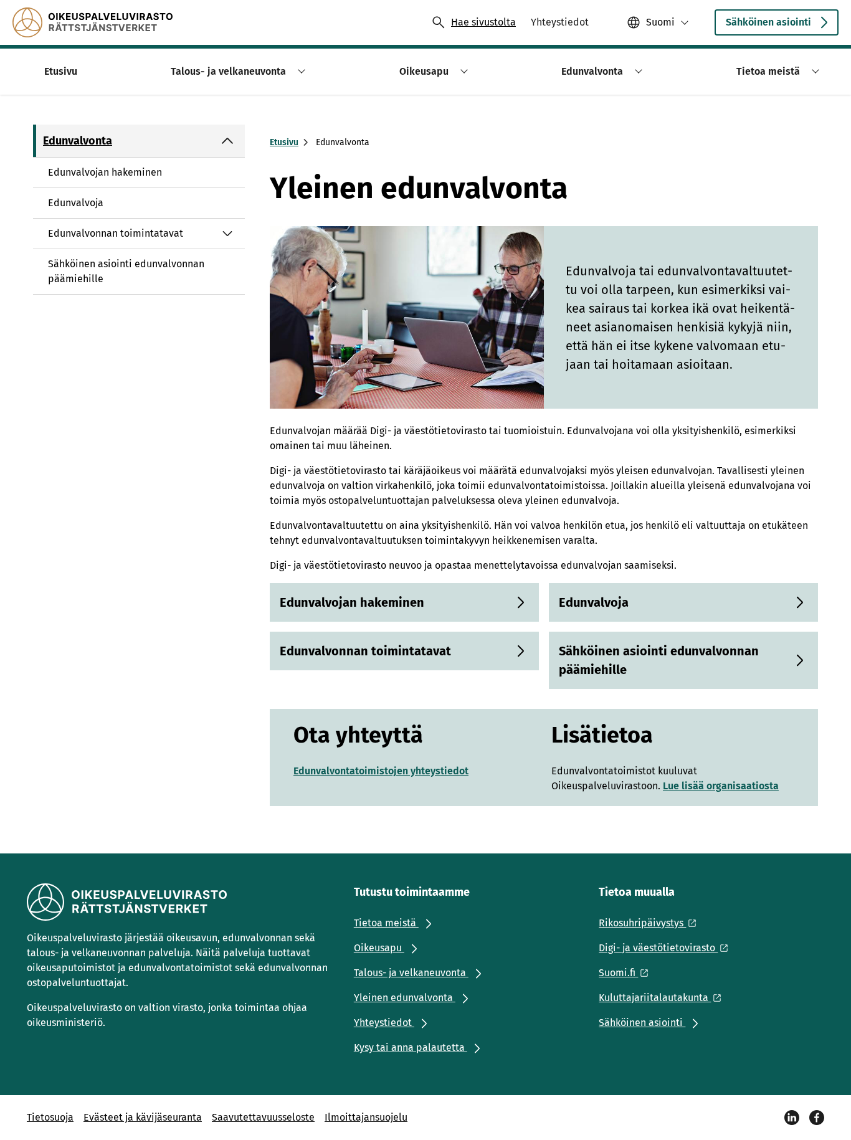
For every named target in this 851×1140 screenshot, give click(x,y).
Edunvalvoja (75, 203)
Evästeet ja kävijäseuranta (142, 1117)
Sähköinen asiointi (768, 22)
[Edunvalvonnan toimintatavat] (227, 233)
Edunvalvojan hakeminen (105, 172)
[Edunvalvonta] (227, 140)
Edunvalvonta (77, 141)
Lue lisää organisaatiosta (721, 786)
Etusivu (284, 142)
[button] (299, 71)
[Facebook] (816, 1117)
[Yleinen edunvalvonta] (92, 22)
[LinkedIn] (791, 1117)
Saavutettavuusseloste (263, 1117)
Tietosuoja (50, 1117)
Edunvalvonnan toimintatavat (115, 233)
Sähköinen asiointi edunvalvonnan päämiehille (126, 271)
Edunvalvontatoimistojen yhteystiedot (380, 771)
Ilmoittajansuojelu (366, 1117)
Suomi (660, 22)
